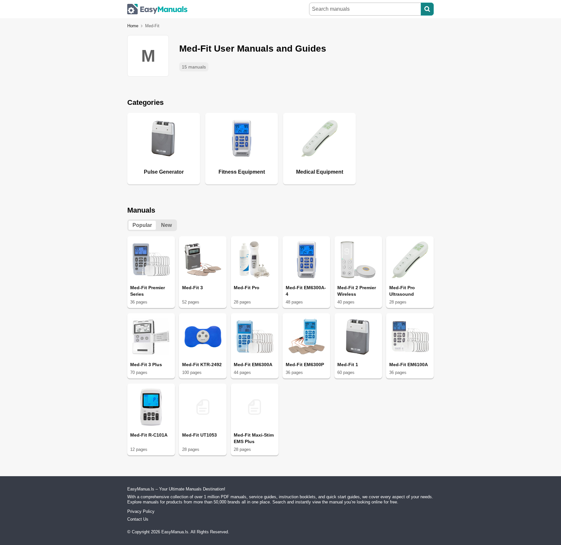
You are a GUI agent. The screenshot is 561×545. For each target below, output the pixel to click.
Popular (142, 225)
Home (132, 25)
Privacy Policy (141, 511)
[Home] (157, 9)
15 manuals (194, 66)
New (166, 225)
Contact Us (137, 519)
